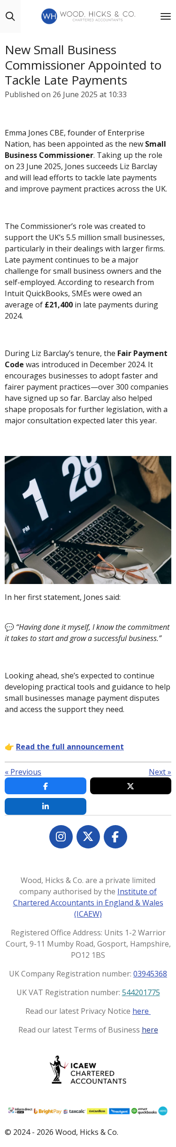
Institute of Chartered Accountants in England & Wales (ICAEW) (88, 902)
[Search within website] (10, 16)
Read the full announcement (70, 746)
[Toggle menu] (165, 16)
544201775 (141, 992)
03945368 (150, 974)
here (141, 1011)
